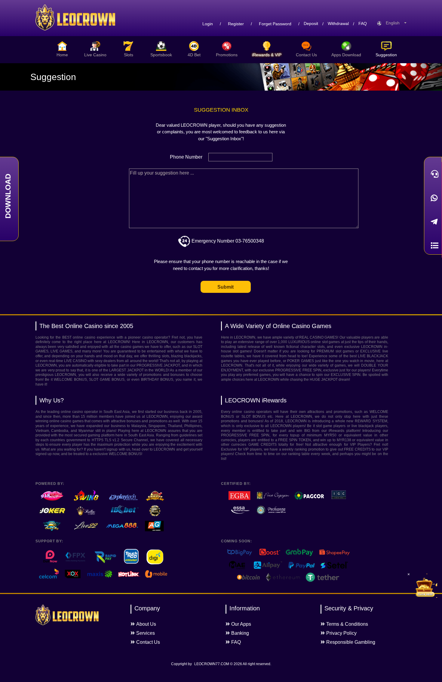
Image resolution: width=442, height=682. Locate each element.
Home (62, 54)
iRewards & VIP (266, 54)
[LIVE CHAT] (433, 174)
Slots (128, 54)
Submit (225, 287)
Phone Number (186, 157)
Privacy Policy (341, 633)
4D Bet (194, 54)
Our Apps (241, 624)
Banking (240, 633)
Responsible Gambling (350, 642)
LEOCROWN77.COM (211, 664)
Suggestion (386, 54)
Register (236, 23)
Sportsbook (161, 54)
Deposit (311, 23)
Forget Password (275, 23)
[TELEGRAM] (433, 222)
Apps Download (346, 54)
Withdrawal (338, 23)
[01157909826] (433, 198)
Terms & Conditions (347, 624)
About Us (146, 624)
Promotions (227, 54)
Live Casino (95, 54)
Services (145, 633)
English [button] (394, 22)
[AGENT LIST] (433, 245)
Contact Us (306, 54)
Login (207, 23)
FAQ (362, 23)
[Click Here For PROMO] (425, 586)
